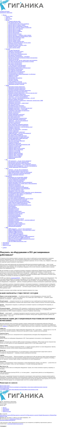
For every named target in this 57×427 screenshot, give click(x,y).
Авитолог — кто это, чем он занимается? (18, 169)
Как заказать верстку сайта (14, 22)
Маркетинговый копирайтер (15, 225)
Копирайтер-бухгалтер (13, 208)
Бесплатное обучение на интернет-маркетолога (19, 90)
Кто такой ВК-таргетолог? (14, 139)
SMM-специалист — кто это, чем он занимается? (20, 228)
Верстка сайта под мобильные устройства (18, 26)
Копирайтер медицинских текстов (16, 212)
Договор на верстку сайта (14, 46)
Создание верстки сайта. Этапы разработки (18, 23)
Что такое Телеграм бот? (14, 50)
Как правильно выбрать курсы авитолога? (18, 171)
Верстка (7, 20)
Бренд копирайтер (12, 207)
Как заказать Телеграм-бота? (15, 55)
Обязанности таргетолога (14, 101)
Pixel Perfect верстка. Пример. (15, 44)
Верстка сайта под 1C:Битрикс (15, 28)
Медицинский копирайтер (14, 226)
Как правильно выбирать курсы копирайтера (19, 188)
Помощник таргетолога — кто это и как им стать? (20, 108)
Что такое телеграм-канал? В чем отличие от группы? (21, 61)
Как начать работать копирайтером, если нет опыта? (20, 198)
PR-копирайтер (12, 206)
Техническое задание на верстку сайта (17, 45)
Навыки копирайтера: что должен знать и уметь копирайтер (22, 183)
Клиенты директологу (13, 130)
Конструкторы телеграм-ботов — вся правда (19, 56)
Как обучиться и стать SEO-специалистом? (18, 162)
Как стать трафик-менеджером (15, 134)
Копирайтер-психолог (13, 210)
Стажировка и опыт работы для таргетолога (18, 110)
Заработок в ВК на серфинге (15, 155)
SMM (7, 227)
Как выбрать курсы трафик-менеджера (17, 135)
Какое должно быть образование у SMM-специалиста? (21, 236)
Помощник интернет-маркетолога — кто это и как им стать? (22, 93)
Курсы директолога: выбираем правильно (18, 124)
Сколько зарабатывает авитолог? (16, 174)
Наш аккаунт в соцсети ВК (6, 415)
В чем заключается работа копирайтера (17, 178)
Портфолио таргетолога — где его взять (17, 109)
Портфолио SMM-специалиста (15, 232)
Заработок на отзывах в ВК (14, 145)
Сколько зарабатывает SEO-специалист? (18, 167)
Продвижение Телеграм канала (15, 69)
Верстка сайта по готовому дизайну (16, 25)
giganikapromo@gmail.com (15, 418)
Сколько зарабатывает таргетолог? (16, 114)
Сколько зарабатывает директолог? (16, 132)
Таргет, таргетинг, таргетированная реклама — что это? (21, 98)
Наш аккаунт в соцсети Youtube (35, 415)
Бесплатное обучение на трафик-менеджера (18, 137)
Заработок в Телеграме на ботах (15, 51)
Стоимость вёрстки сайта (14, 21)
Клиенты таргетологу (13, 113)
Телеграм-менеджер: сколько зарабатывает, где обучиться (21, 74)
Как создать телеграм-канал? (15, 62)
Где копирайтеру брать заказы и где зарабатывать (20, 193)
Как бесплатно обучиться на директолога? (18, 125)
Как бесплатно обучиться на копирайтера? (18, 187)
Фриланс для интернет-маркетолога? (17, 94)
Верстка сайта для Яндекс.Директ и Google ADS (19, 27)
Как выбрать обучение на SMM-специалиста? (19, 237)
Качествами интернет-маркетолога (16, 86)
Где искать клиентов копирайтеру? (16, 197)
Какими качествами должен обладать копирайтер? (20, 182)
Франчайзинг (6, 242)
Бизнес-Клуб (6, 243)
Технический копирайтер (14, 215)
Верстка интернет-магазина (14, 33)
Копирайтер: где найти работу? (15, 194)
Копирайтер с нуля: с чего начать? (16, 191)
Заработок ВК (11, 158)
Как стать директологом (14, 123)
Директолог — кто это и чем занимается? (18, 120)
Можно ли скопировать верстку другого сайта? (19, 42)
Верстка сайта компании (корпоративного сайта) (20, 36)
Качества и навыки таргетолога (15, 99)
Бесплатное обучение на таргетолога (17, 106)
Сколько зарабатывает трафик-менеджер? (18, 138)
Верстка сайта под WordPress (15, 31)
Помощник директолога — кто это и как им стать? (20, 127)
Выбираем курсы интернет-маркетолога (17, 91)
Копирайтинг (9, 176)
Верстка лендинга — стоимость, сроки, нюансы (19, 35)
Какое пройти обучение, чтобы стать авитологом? (20, 172)
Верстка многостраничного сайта (16, 37)
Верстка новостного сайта (14, 38)
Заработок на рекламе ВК (14, 152)
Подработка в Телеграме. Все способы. (17, 82)
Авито (7, 168)
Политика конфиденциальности (7, 420)
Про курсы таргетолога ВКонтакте (16, 140)
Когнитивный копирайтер (14, 216)
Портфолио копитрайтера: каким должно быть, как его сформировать (24, 192)
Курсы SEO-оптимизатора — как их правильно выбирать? (22, 164)
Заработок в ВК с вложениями (15, 154)
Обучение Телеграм (13, 79)
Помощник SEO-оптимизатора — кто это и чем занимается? (22, 166)
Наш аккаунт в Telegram (48, 415)
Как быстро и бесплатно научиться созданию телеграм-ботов (22, 57)
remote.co (5, 326)
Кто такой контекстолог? (14, 116)
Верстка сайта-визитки (13, 32)
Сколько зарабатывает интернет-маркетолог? (19, 95)
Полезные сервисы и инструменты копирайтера (19, 204)
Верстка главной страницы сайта (16, 41)
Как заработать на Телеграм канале (16, 71)
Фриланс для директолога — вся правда (17, 129)
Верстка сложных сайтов (14, 40)
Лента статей (9, 18)
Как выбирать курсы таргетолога (16, 105)
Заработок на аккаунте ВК (14, 157)
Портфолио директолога (14, 128)
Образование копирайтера (14, 184)
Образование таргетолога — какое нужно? (18, 103)
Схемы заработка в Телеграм (15, 81)
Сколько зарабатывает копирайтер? (16, 179)
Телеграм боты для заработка (15, 77)
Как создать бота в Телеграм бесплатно (17, 54)
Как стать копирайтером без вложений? (17, 199)
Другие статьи (9, 16)
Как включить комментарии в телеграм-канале (19, 67)
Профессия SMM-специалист (15, 231)
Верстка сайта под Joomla (14, 30)
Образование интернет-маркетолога (16, 88)
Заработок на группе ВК (14, 150)
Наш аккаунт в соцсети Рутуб (20, 415)
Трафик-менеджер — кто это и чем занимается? (19, 133)
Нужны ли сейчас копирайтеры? (16, 181)
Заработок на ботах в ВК (14, 147)
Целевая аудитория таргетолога (15, 115)
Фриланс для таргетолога (14, 111)
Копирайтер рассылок (13, 221)
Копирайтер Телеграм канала (15, 222)
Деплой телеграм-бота (13, 59)
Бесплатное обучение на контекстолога (17, 118)
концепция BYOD (15, 278)
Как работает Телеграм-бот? (15, 52)
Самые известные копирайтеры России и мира (19, 202)
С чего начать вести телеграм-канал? (17, 65)
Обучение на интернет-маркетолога (16, 89)
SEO (7, 159)
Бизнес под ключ (7, 245)
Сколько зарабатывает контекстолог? (17, 119)
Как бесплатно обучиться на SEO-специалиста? (19, 163)
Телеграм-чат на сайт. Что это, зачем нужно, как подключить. (22, 60)
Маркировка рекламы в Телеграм (16, 84)
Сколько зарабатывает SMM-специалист (17, 235)
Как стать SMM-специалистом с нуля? (17, 241)
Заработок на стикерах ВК (14, 143)
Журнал (4, 15)
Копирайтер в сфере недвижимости (16, 223)
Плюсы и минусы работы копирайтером (17, 203)
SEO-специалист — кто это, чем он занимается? (19, 160)
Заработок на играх (13, 76)
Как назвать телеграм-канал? (15, 64)
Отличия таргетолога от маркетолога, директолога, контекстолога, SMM (25, 100)
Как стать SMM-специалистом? (15, 233)
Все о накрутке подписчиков (15, 70)
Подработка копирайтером (14, 196)
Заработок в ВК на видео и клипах (16, 148)
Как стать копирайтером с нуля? (16, 189)
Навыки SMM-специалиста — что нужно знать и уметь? (21, 230)
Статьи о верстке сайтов (14, 47)
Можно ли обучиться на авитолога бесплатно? (19, 173)
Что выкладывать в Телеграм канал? (17, 66)
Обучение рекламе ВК (13, 142)
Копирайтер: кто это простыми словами (17, 177)
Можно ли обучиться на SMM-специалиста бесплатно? (21, 238)
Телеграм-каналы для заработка (15, 72)
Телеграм (8, 49)
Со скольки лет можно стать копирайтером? (18, 201)
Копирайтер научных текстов (15, 213)
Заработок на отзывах (13, 75)
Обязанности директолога (14, 121)
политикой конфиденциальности (15, 423)
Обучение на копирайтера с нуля (16, 186)
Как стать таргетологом (14, 104)
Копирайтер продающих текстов (16, 218)
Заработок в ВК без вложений (15, 153)
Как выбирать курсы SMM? (14, 240)
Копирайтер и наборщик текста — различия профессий (21, 220)
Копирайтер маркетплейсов (14, 211)
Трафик (7, 85)
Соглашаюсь (3, 426)
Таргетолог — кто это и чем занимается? (18, 96)
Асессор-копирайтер (13, 217)
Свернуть (8, 17)
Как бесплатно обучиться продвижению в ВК (19, 144)
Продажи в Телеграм (13, 80)
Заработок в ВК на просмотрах (15, 149)
